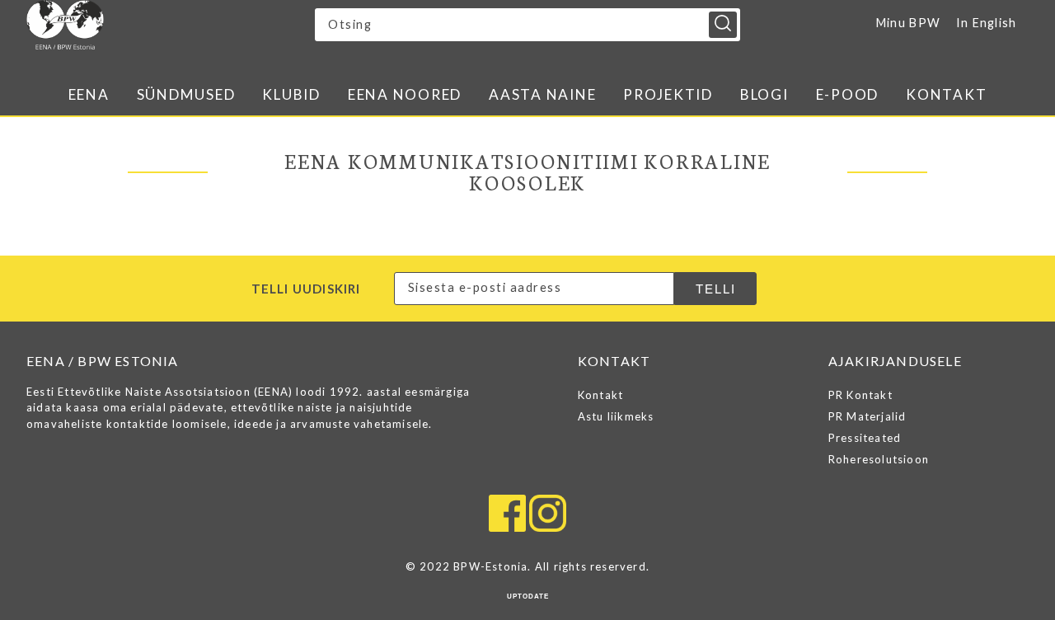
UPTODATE (528, 596)
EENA (89, 94)
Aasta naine (542, 94)
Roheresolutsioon (878, 459)
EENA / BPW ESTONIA (170, 24)
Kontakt (946, 94)
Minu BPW (908, 23)
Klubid (291, 94)
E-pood (847, 94)
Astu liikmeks (616, 416)
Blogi (764, 94)
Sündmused (186, 94)
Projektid (668, 94)
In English (986, 23)
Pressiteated (864, 437)
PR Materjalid (867, 416)
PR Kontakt (860, 395)
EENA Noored (405, 94)
